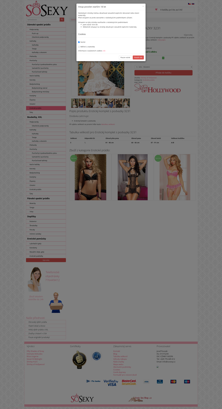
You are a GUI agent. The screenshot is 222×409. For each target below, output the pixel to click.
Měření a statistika (87, 47)
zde (104, 51)
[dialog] (111, 204)
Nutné (82, 42)
